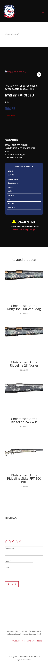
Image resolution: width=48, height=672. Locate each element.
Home (8, 86)
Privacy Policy (17, 641)
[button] (39, 74)
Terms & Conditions (33, 641)
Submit (12, 584)
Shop (15, 86)
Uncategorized (28, 86)
